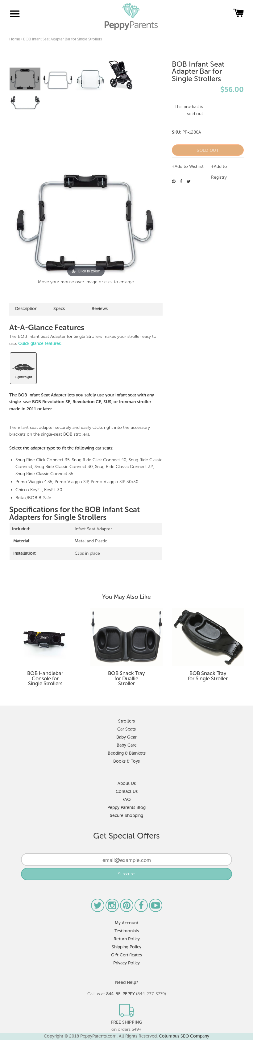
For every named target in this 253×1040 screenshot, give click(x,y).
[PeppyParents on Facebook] (142, 907)
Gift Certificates (126, 955)
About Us (127, 783)
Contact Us (127, 791)
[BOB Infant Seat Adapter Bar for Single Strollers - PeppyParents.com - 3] (90, 79)
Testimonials (126, 931)
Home (14, 39)
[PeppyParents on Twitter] (98, 907)
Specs (59, 308)
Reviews (100, 308)
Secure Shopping (126, 815)
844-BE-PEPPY (120, 993)
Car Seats (126, 729)
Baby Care (127, 745)
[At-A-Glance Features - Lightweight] (23, 383)
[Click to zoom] (86, 223)
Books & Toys (126, 761)
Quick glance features (39, 343)
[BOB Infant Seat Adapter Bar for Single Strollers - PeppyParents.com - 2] (57, 80)
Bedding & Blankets (127, 753)
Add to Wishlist (189, 166)
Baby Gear (126, 737)
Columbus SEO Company (184, 1036)
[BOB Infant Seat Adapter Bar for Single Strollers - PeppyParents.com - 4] (121, 75)
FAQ (126, 799)
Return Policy (127, 939)
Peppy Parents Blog (126, 807)
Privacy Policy (126, 963)
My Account (126, 923)
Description (26, 308)
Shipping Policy (126, 947)
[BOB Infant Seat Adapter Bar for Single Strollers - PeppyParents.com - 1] (25, 79)
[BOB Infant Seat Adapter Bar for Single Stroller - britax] (25, 102)
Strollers (126, 721)
